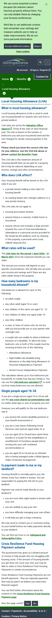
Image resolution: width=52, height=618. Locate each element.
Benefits (21, 79)
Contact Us (42, 76)
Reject (37, 46)
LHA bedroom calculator (26, 382)
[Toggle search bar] (40, 62)
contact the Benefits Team (23, 154)
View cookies (23, 51)
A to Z (42, 611)
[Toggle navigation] (47, 62)
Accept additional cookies (17, 46)
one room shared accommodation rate (29, 399)
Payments (16, 611)
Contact (5, 611)
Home (5, 79)
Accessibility (30, 611)
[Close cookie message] (46, 4)
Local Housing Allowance (16, 89)
